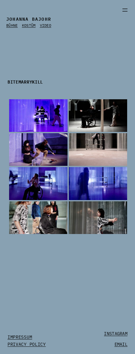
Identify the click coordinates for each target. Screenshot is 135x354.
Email (121, 344)
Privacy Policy (27, 344)
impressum (20, 337)
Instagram (115, 333)
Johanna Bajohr (28, 18)
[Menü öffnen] (125, 10)
